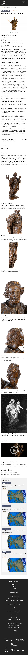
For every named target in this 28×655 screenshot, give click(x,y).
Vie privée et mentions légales (14, 611)
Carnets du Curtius (14, 596)
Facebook (14, 584)
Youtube (14, 588)
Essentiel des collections (14, 598)
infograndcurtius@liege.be (14, 627)
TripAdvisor (14, 586)
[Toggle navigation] (23, 2)
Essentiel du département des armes (14, 600)
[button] (10, 32)
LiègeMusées (14, 594)
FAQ (14, 607)
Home (2, 7)
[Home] (4, 3)
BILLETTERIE (14, 630)
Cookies (14, 609)
